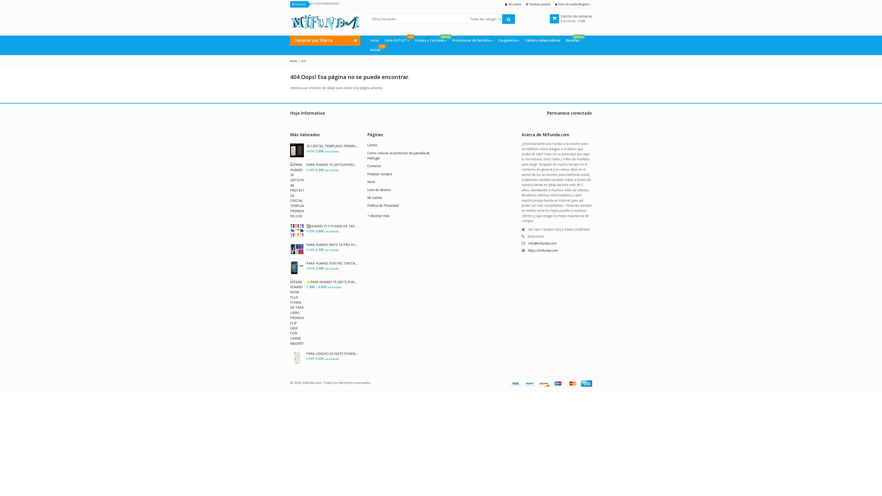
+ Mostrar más (378, 216)
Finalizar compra (379, 174)
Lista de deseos (379, 190)
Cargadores (508, 40)
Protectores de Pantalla (471, 40)
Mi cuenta (374, 197)
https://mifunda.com (543, 250)
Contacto (374, 166)
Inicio (374, 40)
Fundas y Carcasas (432, 39)
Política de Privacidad (383, 205)
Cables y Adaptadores (542, 40)
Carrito (372, 145)
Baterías (574, 39)
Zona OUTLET (398, 39)
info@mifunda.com (543, 243)
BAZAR (376, 48)
